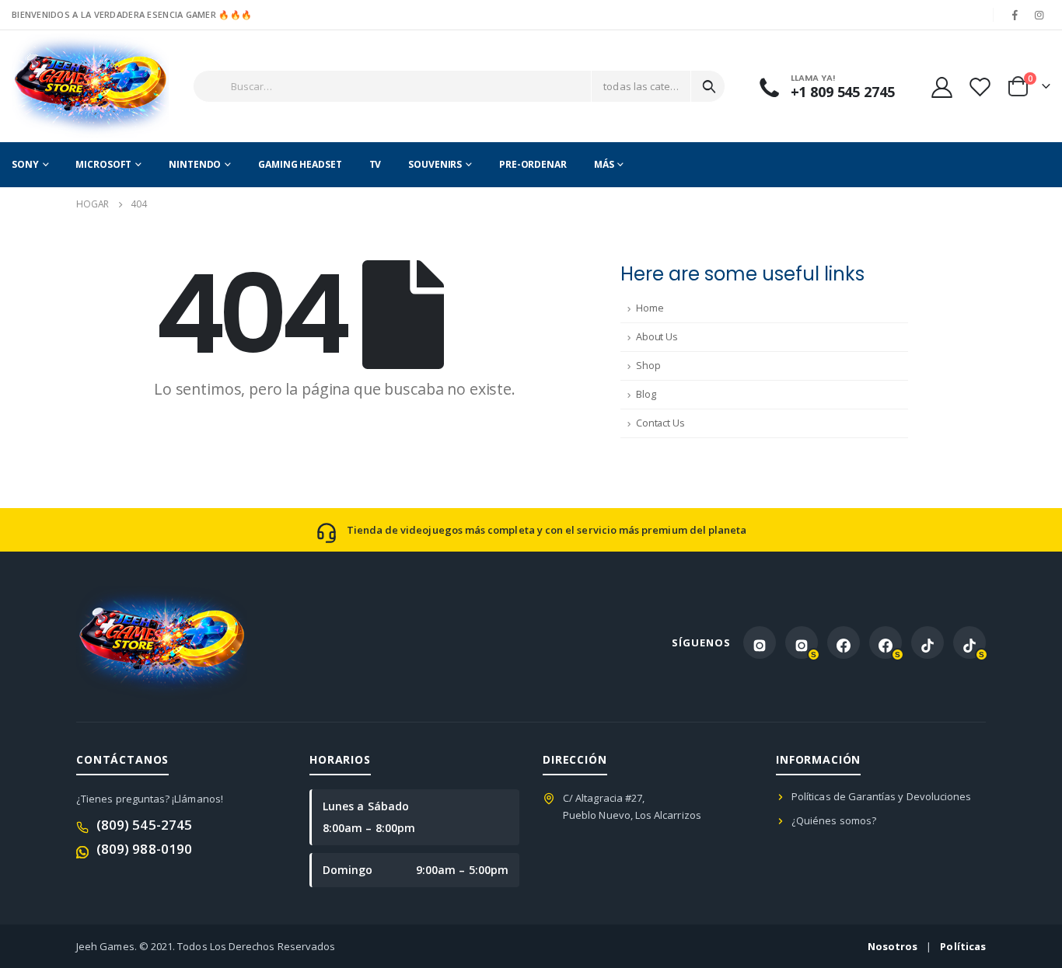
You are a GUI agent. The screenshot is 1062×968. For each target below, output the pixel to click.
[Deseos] (979, 87)
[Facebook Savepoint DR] (885, 642)
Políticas (963, 946)
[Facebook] (1015, 15)
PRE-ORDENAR (533, 164)
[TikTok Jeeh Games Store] (927, 642)
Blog (645, 394)
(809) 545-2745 (144, 825)
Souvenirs (435, 164)
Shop (648, 365)
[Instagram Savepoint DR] (801, 642)
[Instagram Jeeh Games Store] (759, 642)
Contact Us (660, 423)
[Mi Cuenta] (941, 87)
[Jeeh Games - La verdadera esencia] (64, 86)
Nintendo (195, 164)
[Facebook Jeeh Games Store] (843, 642)
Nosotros (893, 946)
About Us (657, 336)
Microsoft (103, 164)
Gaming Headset (299, 164)
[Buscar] (709, 86)
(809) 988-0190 (144, 849)
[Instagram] (1039, 15)
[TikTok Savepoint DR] (969, 642)
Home (649, 308)
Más (604, 164)
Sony (25, 164)
